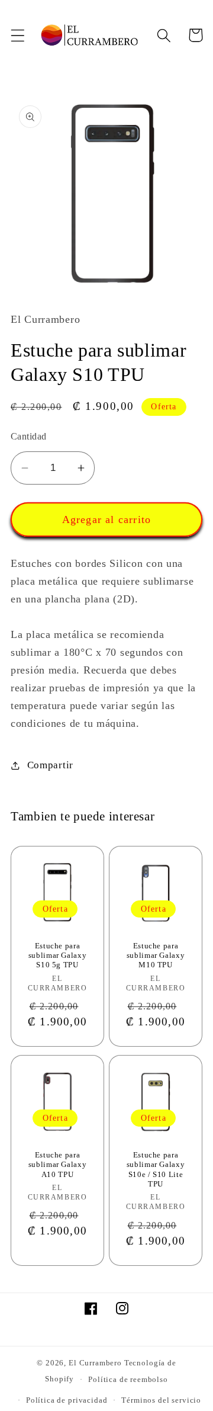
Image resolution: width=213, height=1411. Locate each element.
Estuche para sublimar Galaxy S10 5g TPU (57, 956)
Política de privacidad (66, 1400)
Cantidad (29, 436)
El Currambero (95, 1362)
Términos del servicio (161, 1400)
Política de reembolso (128, 1379)
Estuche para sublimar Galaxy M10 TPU (156, 956)
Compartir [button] (50, 765)
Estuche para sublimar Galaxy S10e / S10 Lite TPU (156, 1169)
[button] (18, 35)
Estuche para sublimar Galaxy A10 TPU (57, 1165)
